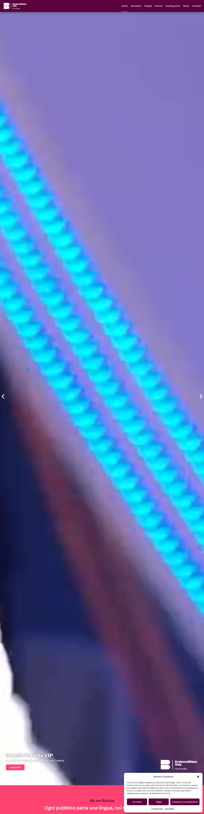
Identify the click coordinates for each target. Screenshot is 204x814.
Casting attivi (172, 5)
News (186, 5)
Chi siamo (136, 5)
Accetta (137, 801)
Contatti (196, 5)
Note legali (169, 809)
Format (158, 5)
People (148, 5)
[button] (198, 776)
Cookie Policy (157, 809)
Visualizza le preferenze (185, 801)
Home (124, 5)
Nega (159, 801)
